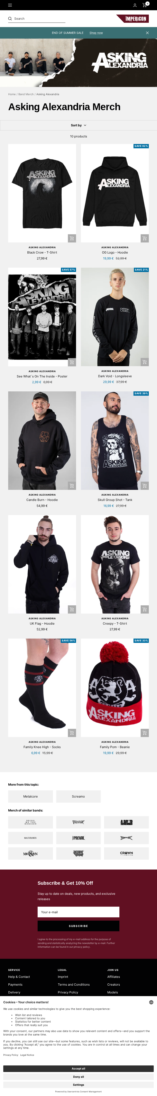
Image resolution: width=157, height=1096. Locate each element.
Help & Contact (19, 977)
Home (12, 94)
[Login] (135, 5)
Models (112, 992)
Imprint (63, 977)
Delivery (14, 992)
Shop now (96, 32)
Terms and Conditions (74, 984)
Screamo (78, 796)
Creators (113, 984)
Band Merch (26, 94)
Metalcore (30, 796)
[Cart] (144, 5)
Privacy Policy (68, 992)
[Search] (36, 18)
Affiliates (113, 977)
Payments (15, 984)
